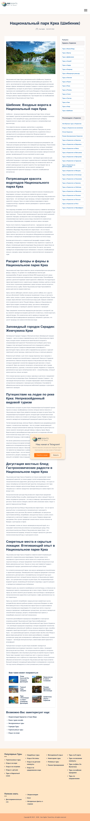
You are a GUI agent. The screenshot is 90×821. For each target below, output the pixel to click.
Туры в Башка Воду (68, 49)
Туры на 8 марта (75, 755)
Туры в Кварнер (67, 69)
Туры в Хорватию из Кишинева (72, 179)
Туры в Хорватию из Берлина (71, 140)
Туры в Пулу (66, 86)
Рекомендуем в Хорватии (71, 118)
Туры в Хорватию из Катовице (71, 175)
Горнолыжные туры (15, 730)
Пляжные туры (53, 762)
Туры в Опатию (67, 77)
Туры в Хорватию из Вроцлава (72, 156)
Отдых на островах (13, 766)
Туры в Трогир (66, 98)
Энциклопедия (32, 794)
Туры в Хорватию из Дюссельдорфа (68, 165)
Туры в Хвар (66, 106)
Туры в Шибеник (67, 110)
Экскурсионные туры (16, 723)
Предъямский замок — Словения (48, 679)
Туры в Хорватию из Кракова (71, 183)
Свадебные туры (33, 755)
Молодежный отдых (55, 755)
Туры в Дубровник (68, 57)
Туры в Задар (66, 65)
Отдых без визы (33, 758)
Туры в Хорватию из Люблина (71, 187)
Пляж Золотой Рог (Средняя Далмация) (24, 679)
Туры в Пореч (66, 82)
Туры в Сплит (66, 94)
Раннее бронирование (56, 765)
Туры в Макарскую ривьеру (71, 73)
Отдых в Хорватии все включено (72, 128)
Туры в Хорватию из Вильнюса (72, 152)
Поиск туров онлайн (15, 720)
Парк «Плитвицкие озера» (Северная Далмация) (24, 699)
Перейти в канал (42, 455)
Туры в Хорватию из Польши (71, 199)
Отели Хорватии (67, 132)
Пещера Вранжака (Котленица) (47, 689)
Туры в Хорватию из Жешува (71, 170)
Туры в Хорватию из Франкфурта (72, 208)
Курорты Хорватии (69, 43)
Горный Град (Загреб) (23, 689)
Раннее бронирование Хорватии (72, 136)
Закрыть (56, 455)
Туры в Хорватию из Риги (70, 203)
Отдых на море (14, 733)
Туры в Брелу (66, 53)
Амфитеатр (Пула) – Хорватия (47, 698)
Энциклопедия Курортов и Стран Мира (22, 717)
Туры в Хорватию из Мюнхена (71, 191)
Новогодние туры (54, 758)
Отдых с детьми (12, 770)
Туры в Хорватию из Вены (70, 148)
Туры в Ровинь (67, 90)
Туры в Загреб (66, 61)
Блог (29, 798)
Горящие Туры (13, 726)
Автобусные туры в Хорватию (71, 123)
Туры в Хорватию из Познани (71, 195)
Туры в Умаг (66, 102)
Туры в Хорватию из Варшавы (71, 144)
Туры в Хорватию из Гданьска (71, 161)
